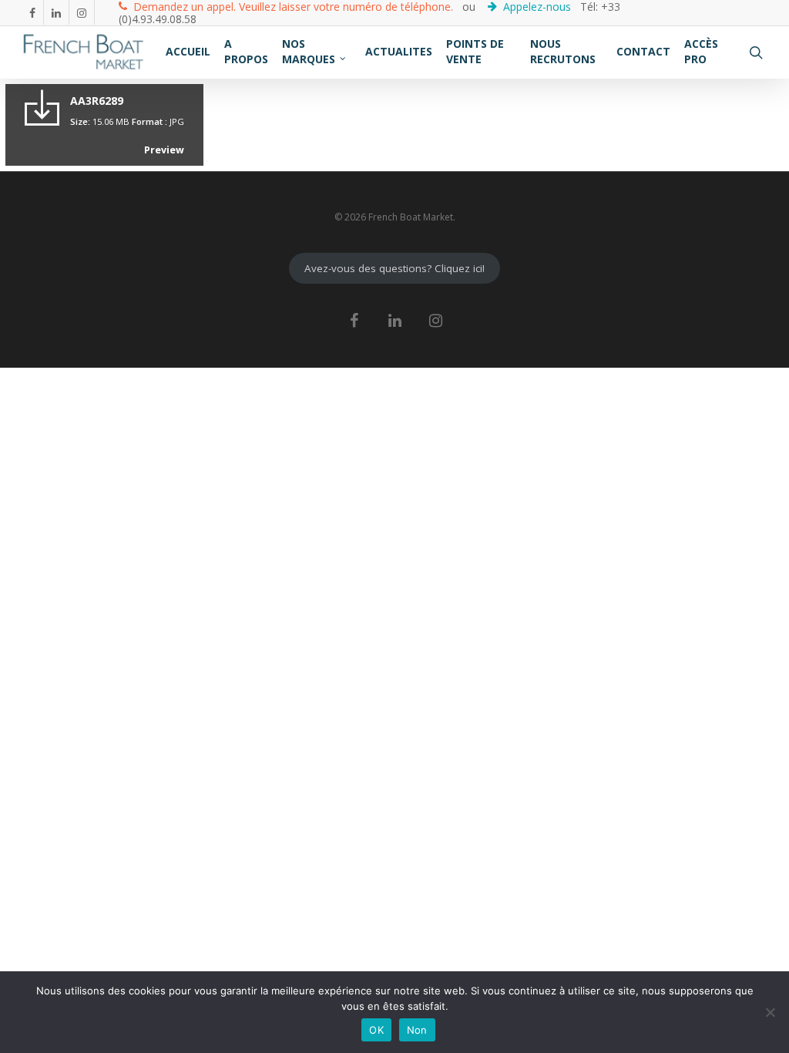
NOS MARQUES (308, 51)
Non (417, 1030)
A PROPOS (246, 51)
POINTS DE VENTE (475, 51)
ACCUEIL (188, 51)
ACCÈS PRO (701, 51)
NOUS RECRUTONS (563, 51)
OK (376, 1030)
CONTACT (643, 51)
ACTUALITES (398, 51)
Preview (164, 149)
